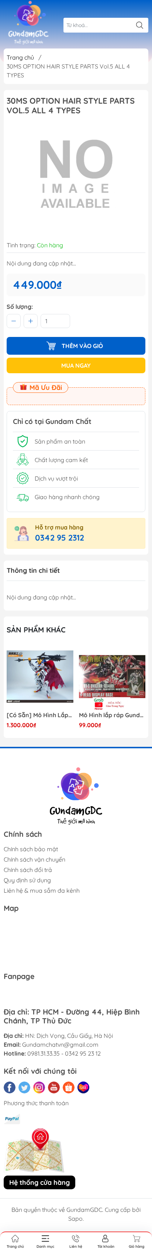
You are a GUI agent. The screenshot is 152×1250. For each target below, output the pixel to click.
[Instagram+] (39, 1087)
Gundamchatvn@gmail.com (60, 1044)
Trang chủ (20, 57)
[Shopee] (69, 1087)
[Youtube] (54, 1087)
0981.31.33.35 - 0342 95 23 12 (64, 1053)
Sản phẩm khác (36, 629)
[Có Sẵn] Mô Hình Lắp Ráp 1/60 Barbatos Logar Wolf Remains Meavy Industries (40, 715)
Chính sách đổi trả (28, 869)
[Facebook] (9, 1087)
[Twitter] (24, 1087)
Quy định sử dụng (27, 880)
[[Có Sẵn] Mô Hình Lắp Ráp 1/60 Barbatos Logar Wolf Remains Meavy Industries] (40, 676)
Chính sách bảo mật (31, 849)
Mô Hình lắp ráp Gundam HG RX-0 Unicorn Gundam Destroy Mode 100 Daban (112, 715)
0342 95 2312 (59, 537)
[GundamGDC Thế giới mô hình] (28, 23)
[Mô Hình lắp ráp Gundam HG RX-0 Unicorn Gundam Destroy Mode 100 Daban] (112, 676)
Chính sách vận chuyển (34, 859)
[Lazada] (83, 1087)
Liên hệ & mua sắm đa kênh (42, 890)
